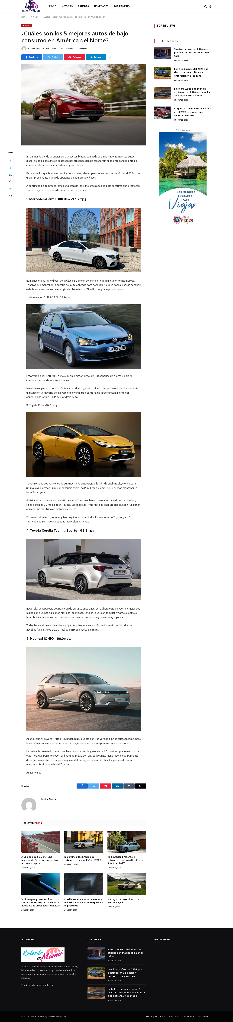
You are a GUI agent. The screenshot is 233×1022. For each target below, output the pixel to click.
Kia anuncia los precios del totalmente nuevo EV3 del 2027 (82, 858)
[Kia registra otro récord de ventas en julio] (126, 884)
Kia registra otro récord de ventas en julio (123, 901)
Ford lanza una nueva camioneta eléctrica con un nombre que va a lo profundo (83, 902)
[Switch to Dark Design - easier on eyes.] (210, 6)
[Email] (10, 196)
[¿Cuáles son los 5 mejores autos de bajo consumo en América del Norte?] (83, 104)
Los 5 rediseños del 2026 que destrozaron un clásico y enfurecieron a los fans (191, 72)
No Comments (67, 48)
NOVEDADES (101, 6)
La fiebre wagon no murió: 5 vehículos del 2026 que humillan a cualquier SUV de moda (192, 92)
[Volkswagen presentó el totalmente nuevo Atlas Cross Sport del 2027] (126, 842)
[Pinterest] (10, 182)
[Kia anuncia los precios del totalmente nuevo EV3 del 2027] (83, 842)
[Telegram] (10, 189)
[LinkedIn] (10, 175)
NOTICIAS (67, 6)
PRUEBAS (83, 6)
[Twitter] (10, 168)
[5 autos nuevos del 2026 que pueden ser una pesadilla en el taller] (162, 53)
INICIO (52, 6)
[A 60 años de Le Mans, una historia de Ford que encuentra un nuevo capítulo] (40, 842)
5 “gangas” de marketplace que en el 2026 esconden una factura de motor (192, 112)
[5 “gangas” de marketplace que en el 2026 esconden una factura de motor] (162, 113)
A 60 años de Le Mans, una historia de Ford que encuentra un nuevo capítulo (39, 860)
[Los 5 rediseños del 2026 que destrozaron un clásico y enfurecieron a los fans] (162, 73)
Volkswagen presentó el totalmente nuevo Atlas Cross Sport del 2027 (125, 860)
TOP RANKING (122, 6)
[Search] (205, 6)
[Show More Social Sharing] (110, 57)
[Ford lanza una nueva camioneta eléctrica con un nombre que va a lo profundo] (83, 884)
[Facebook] (10, 161)
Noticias (27, 25)
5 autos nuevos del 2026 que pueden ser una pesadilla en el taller (191, 52)
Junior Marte (37, 48)
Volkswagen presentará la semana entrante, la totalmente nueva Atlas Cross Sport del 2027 (40, 902)
